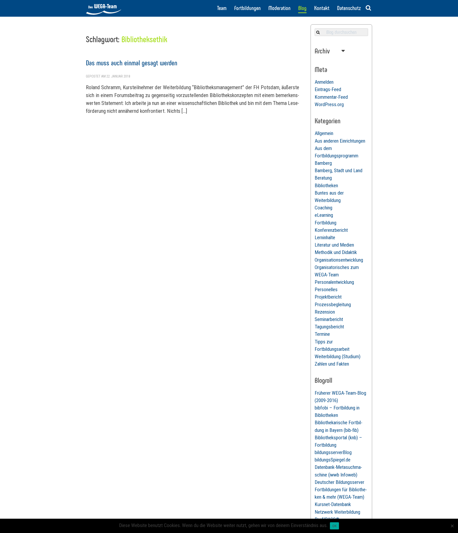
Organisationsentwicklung (339, 260)
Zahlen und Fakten (332, 364)
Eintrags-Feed (328, 89)
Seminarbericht (329, 319)
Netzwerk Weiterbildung (337, 512)
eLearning (324, 215)
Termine (322, 334)
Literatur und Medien (334, 245)
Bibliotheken (326, 185)
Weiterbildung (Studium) (337, 356)
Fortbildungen (247, 8)
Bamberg (323, 163)
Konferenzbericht (331, 230)
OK (334, 526)
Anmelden (324, 82)
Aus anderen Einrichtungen (340, 141)
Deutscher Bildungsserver (339, 482)
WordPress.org (329, 104)
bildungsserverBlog (333, 452)
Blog (302, 8)
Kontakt (321, 8)
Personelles (326, 289)
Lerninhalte (325, 237)
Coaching (323, 208)
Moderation (279, 8)
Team (222, 8)
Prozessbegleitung (333, 304)
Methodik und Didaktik (336, 252)
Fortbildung (325, 223)
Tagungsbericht (329, 327)
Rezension (325, 312)
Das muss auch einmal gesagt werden (131, 62)
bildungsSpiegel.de (332, 460)
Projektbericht (328, 297)
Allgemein (324, 133)
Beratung (323, 178)
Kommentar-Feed (331, 97)
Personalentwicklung (334, 282)
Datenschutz (349, 8)
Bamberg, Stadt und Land (338, 170)
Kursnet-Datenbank (333, 504)
